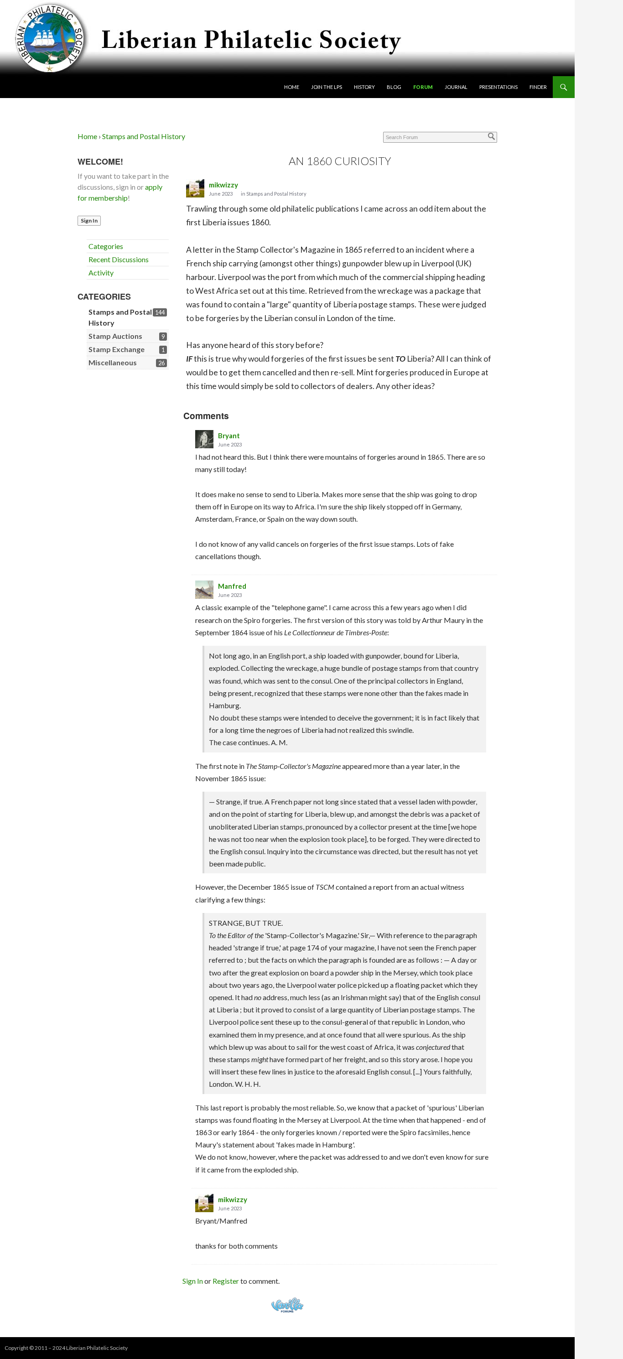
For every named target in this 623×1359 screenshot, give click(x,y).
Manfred (232, 586)
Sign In (89, 220)
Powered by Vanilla (287, 1304)
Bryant (229, 435)
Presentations (498, 87)
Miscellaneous (112, 362)
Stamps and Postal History (276, 194)
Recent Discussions (118, 259)
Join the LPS (326, 87)
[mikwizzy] (195, 188)
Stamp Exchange (116, 349)
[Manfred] (204, 590)
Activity (101, 272)
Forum (423, 87)
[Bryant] (204, 439)
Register (226, 1280)
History (364, 87)
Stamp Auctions (115, 336)
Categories (105, 246)
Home (291, 87)
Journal (456, 87)
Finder (538, 87)
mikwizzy (223, 185)
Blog (394, 87)
